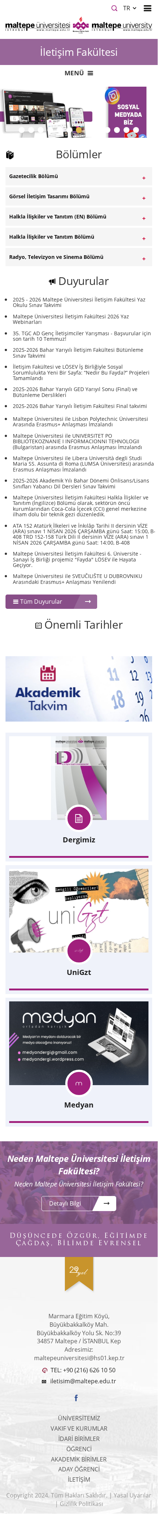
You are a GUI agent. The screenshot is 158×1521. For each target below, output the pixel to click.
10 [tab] (110, 131)
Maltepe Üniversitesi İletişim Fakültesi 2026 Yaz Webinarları (71, 319)
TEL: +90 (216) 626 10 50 (82, 1370)
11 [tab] (120, 131)
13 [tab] (139, 131)
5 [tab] (61, 131)
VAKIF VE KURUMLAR (79, 1428)
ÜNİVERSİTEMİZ (79, 1418)
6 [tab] (70, 131)
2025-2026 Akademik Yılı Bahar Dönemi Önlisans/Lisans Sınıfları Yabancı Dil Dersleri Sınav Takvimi (81, 483)
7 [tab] (80, 131)
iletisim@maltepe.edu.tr (83, 1381)
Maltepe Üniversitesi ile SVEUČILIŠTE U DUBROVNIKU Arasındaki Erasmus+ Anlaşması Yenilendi (77, 579)
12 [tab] (129, 131)
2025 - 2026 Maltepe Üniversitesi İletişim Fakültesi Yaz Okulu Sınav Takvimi (79, 302)
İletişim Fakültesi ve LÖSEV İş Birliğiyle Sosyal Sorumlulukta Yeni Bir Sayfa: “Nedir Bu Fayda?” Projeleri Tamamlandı (81, 372)
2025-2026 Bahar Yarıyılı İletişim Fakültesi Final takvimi (80, 406)
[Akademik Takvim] (78, 688)
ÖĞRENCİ (79, 1449)
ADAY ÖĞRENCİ (79, 1469)
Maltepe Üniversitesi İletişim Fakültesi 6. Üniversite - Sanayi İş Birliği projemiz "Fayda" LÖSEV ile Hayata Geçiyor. (77, 559)
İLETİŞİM (79, 1479)
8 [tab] (89, 131)
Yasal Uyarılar (132, 1495)
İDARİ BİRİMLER (79, 1439)
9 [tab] (99, 131)
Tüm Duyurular (40, 601)
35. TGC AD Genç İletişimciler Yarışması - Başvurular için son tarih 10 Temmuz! (82, 336)
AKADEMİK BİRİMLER (79, 1459)
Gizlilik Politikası (81, 1504)
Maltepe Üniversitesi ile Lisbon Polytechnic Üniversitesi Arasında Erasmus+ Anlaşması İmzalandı (80, 421)
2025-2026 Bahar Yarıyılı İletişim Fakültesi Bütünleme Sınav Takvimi (78, 352)
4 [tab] (51, 131)
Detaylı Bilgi (65, 1203)
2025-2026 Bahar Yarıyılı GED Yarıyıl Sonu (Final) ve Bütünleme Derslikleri (75, 392)
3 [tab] (42, 131)
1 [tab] (23, 131)
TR (127, 8)
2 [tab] (32, 131)
